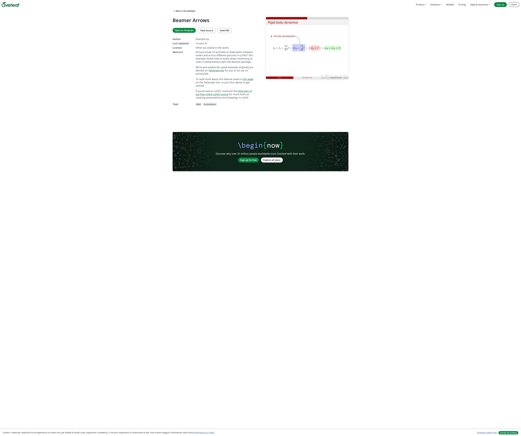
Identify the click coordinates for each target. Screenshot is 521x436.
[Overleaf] (10, 4)
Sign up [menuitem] (500, 4)
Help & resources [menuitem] (479, 4)
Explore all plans (272, 160)
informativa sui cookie (204, 432)
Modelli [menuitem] (450, 4)
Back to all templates (184, 11)
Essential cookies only (487, 432)
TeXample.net (216, 70)
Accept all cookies (508, 432)
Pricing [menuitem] (462, 4)
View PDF (225, 30)
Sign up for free (248, 160)
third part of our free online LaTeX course (224, 92)
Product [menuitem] (420, 4)
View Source (206, 30)
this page (248, 79)
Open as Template (184, 30)
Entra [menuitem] (514, 4)
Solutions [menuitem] (435, 4)
